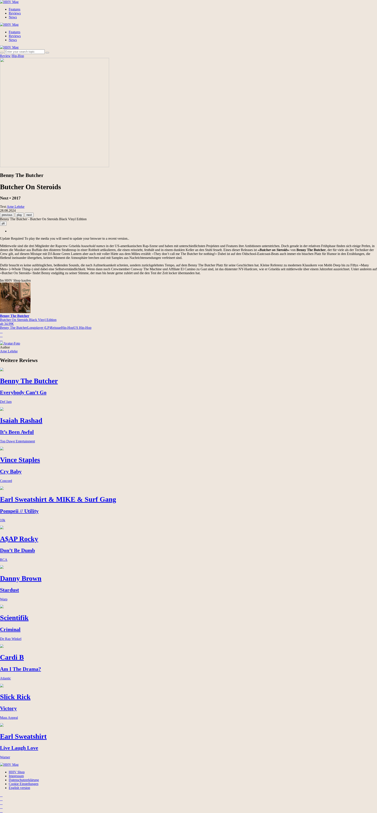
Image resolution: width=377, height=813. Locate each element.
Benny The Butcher (13, 327)
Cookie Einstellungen (23, 784)
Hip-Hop (18, 56)
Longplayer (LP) (38, 327)
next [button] (29, 215)
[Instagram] (1, 795)
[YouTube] (1, 803)
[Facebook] (1, 799)
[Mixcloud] (1, 807)
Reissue (55, 327)
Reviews (15, 13)
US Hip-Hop (82, 327)
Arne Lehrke (9, 351)
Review (5, 56)
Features (14, 9)
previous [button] (7, 215)
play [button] (19, 215)
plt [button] (3, 223)
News (13, 17)
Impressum (16, 776)
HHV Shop (17, 772)
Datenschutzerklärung (24, 780)
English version (19, 788)
